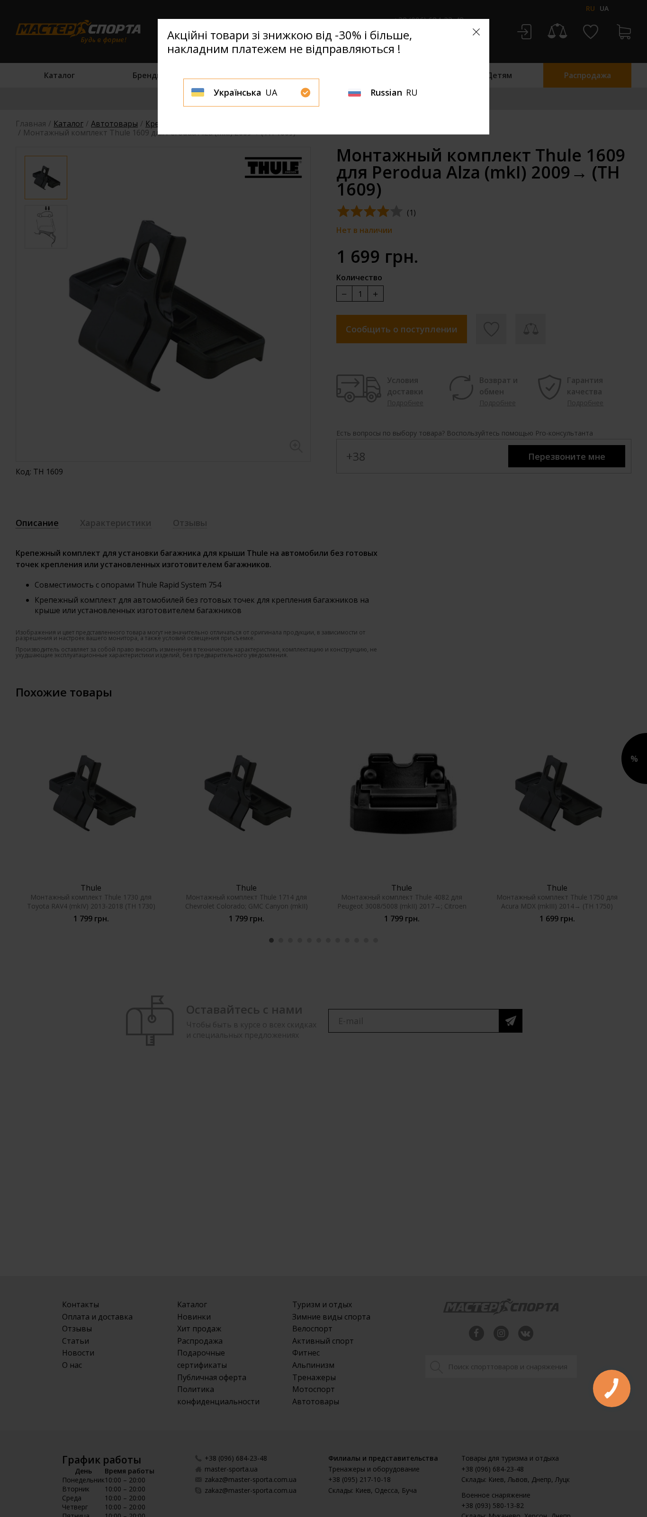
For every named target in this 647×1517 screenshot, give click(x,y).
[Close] (476, 32)
